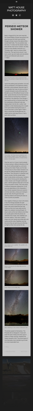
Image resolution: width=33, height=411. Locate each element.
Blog (7, 347)
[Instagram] (13, 15)
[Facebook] (19, 15)
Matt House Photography (16, 8)
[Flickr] (16, 15)
